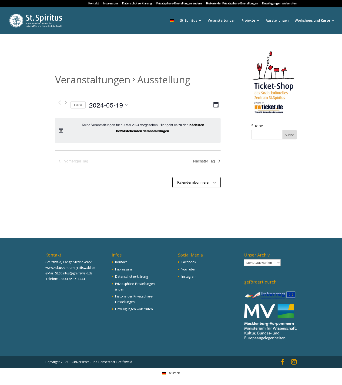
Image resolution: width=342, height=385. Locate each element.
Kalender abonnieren (194, 182)
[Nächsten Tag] (65, 102)
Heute (78, 105)
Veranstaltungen (221, 21)
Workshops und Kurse (312, 21)
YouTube (188, 269)
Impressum (110, 3)
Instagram (189, 276)
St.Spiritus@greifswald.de (74, 273)
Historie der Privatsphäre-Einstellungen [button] (232, 3)
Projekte (248, 21)
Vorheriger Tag (76, 161)
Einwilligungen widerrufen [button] (279, 3)
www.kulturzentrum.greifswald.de (70, 267)
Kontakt (93, 3)
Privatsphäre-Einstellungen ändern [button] (179, 3)
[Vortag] (59, 102)
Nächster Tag (204, 161)
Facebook (188, 262)
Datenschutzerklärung (137, 3)
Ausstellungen (277, 21)
